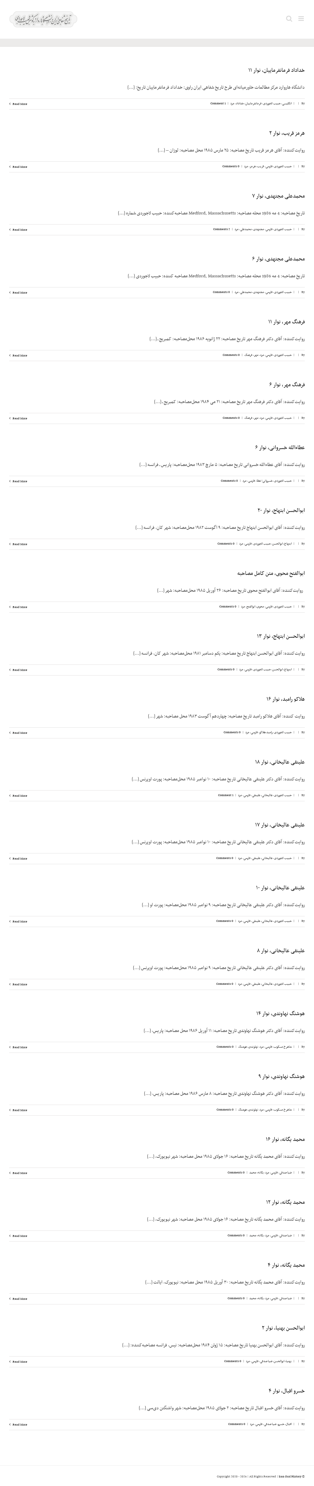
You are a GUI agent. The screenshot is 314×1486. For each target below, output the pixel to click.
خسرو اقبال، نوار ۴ (287, 1391)
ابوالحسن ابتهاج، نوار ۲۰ (281, 510)
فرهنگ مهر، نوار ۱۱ (286, 322)
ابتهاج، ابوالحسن (282, 543)
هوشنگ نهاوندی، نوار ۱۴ (280, 1013)
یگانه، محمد (256, 1172)
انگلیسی (287, 103)
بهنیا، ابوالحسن (283, 1361)
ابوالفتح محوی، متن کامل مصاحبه (271, 573)
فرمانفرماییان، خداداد (249, 103)
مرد (232, 103)
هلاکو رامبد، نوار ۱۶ (285, 699)
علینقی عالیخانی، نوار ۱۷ (280, 825)
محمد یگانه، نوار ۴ (286, 1265)
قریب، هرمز (257, 166)
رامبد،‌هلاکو (266, 732)
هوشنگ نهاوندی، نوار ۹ (281, 1076)
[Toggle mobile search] (289, 18)
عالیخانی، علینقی (262, 795)
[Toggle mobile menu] (301, 18)
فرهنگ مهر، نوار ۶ (287, 385)
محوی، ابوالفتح (255, 606)
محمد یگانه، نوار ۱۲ (285, 1202)
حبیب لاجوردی (272, 103)
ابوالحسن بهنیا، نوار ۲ (283, 1328)
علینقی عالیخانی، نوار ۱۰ (280, 888)
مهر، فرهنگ (251, 355)
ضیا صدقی (285, 1172)
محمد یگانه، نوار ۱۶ (285, 1139)
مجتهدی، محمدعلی (252, 229)
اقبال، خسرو (285, 1424)
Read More (19, 104)
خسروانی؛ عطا (265, 480)
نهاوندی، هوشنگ (248, 1046)
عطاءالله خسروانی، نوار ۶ (280, 447)
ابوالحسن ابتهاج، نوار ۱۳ (281, 636)
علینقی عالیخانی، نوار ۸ (281, 951)
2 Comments (221, 229)
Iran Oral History (290, 1476)
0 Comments (230, 166)
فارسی (269, 166)
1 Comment (218, 103)
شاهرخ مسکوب (283, 1046)
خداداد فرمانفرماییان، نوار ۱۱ (276, 70)
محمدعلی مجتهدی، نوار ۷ (278, 196)
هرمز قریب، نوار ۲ (287, 133)
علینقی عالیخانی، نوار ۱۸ (280, 762)
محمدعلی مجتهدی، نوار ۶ (278, 259)
